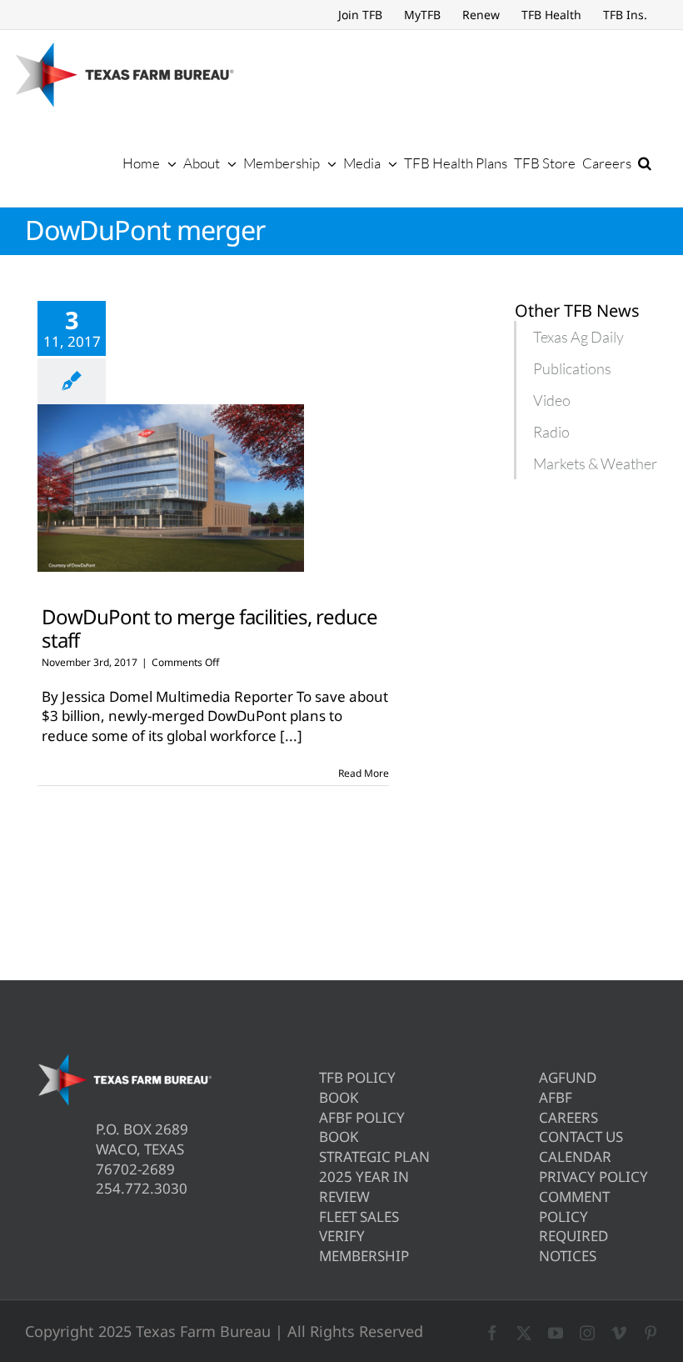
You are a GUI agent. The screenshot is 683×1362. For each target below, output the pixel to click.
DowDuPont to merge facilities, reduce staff (209, 628)
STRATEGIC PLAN (374, 1156)
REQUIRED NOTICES (573, 1245)
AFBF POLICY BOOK (362, 1127)
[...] (291, 735)
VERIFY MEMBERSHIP (364, 1245)
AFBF (555, 1097)
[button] (644, 162)
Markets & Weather (595, 463)
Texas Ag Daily (578, 337)
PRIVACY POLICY (593, 1176)
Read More (363, 773)
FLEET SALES (359, 1216)
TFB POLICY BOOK (357, 1087)
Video (552, 400)
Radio (551, 432)
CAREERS (568, 1117)
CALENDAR (575, 1156)
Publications (572, 368)
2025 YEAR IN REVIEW (364, 1186)
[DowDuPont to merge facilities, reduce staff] (170, 488)
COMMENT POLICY (574, 1206)
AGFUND (567, 1077)
